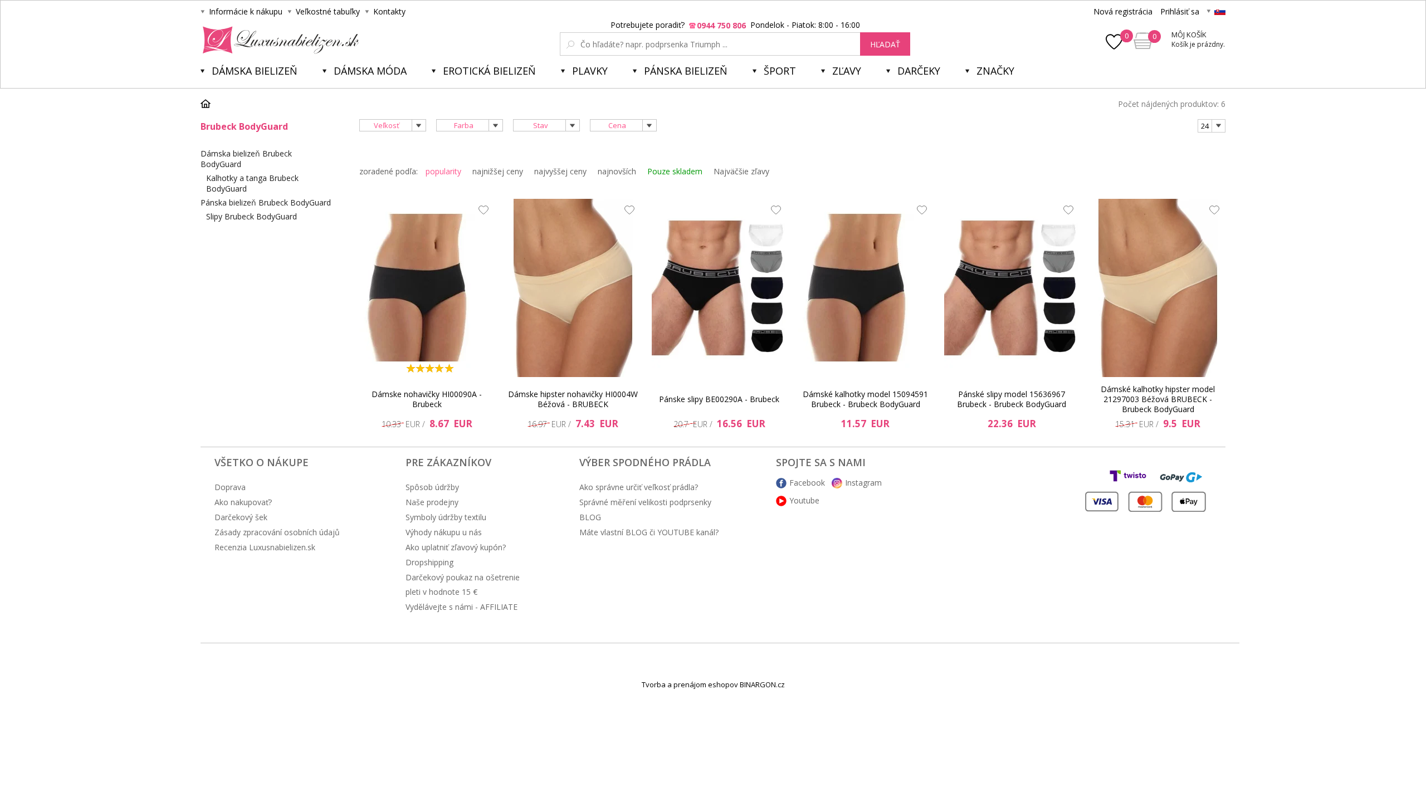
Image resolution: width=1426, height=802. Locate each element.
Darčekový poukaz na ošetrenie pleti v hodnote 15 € (463, 584)
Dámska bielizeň (254, 70)
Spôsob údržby (432, 487)
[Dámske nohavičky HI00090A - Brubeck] (426, 288)
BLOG (590, 517)
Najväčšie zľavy (741, 171)
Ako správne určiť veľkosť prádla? (638, 487)
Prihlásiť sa (1179, 11)
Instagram (863, 482)
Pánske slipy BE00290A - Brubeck (719, 399)
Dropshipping (429, 562)
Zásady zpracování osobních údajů (277, 532)
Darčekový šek (240, 517)
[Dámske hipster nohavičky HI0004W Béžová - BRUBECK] (573, 288)
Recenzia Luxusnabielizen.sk (264, 547)
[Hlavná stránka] (209, 104)
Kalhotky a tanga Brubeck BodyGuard (252, 183)
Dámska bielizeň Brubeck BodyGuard (246, 158)
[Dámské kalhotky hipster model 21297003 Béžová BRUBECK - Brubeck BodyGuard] (1158, 288)
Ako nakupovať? (243, 502)
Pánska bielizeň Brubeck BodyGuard (266, 202)
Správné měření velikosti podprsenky (645, 502)
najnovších (617, 171)
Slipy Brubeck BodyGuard (251, 216)
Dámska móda (370, 70)
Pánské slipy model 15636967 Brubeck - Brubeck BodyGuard (1011, 399)
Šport (780, 70)
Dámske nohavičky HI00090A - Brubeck (427, 399)
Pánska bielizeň (685, 70)
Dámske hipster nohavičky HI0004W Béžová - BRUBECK (573, 399)
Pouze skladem (674, 171)
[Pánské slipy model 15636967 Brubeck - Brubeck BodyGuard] (1011, 288)
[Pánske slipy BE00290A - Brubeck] (719, 288)
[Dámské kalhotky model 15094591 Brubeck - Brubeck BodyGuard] (865, 288)
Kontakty (389, 11)
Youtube (804, 500)
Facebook (807, 482)
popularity (443, 171)
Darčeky (918, 70)
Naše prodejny (432, 502)
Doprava (230, 487)
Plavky (590, 70)
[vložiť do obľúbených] (481, 213)
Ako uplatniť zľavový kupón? (456, 547)
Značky (995, 70)
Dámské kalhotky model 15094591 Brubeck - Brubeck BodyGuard (865, 399)
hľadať (885, 44)
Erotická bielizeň (489, 70)
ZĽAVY (846, 70)
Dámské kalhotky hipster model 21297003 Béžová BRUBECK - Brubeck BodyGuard (1158, 399)
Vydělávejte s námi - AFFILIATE (461, 607)
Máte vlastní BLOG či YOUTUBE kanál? (649, 532)
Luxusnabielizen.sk (279, 40)
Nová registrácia (1122, 11)
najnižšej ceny (497, 171)
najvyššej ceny (560, 171)
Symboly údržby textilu (446, 517)
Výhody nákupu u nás (444, 532)
